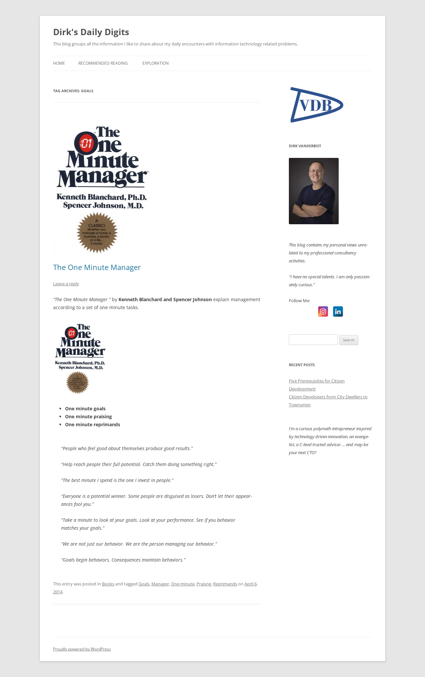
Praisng (204, 584)
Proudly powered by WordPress (82, 649)
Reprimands (225, 584)
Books (108, 584)
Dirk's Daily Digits (91, 32)
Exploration (155, 63)
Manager (160, 584)
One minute (183, 584)
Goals (143, 584)
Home (59, 63)
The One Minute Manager (97, 267)
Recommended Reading (103, 63)
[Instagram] (323, 311)
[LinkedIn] (338, 311)
